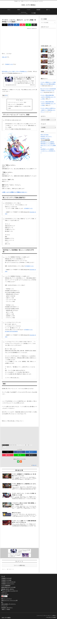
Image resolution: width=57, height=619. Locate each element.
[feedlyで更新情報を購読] (18, 461)
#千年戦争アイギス (28, 208)
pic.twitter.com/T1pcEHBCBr (11, 331)
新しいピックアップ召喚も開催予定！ (16, 104)
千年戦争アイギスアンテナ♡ (7, 583)
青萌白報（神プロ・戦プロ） (7, 589)
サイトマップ (40, 615)
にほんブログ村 (4, 594)
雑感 (10, 108)
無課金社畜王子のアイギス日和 (8, 587)
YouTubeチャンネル (45, 138)
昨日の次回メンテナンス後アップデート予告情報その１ (14, 71)
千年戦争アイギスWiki (6, 580)
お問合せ (53, 615)
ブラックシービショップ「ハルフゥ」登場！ (18, 102)
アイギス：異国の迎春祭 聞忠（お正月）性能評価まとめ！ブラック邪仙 (48, 97)
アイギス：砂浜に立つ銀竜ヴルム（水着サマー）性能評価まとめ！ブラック (48, 110)
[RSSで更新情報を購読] (21, 461)
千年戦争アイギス (9, 64)
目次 (17, 100)
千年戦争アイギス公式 (6, 578)
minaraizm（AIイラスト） (46, 136)
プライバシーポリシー (47, 615)
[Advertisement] (19, 41)
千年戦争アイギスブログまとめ (8, 581)
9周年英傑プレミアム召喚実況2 (48, 143)
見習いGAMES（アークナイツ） (8, 604)
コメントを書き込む (19, 565)
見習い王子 (4, 57)
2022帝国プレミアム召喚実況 (47, 149)
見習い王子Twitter (44, 134)
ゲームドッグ (4, 605)
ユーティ (4, 446)
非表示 (6, 95)
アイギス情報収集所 (5, 585)
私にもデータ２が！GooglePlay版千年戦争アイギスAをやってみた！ (48, 90)
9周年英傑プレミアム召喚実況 (47, 141)
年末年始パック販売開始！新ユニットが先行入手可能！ (20, 106)
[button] (34, 25)
